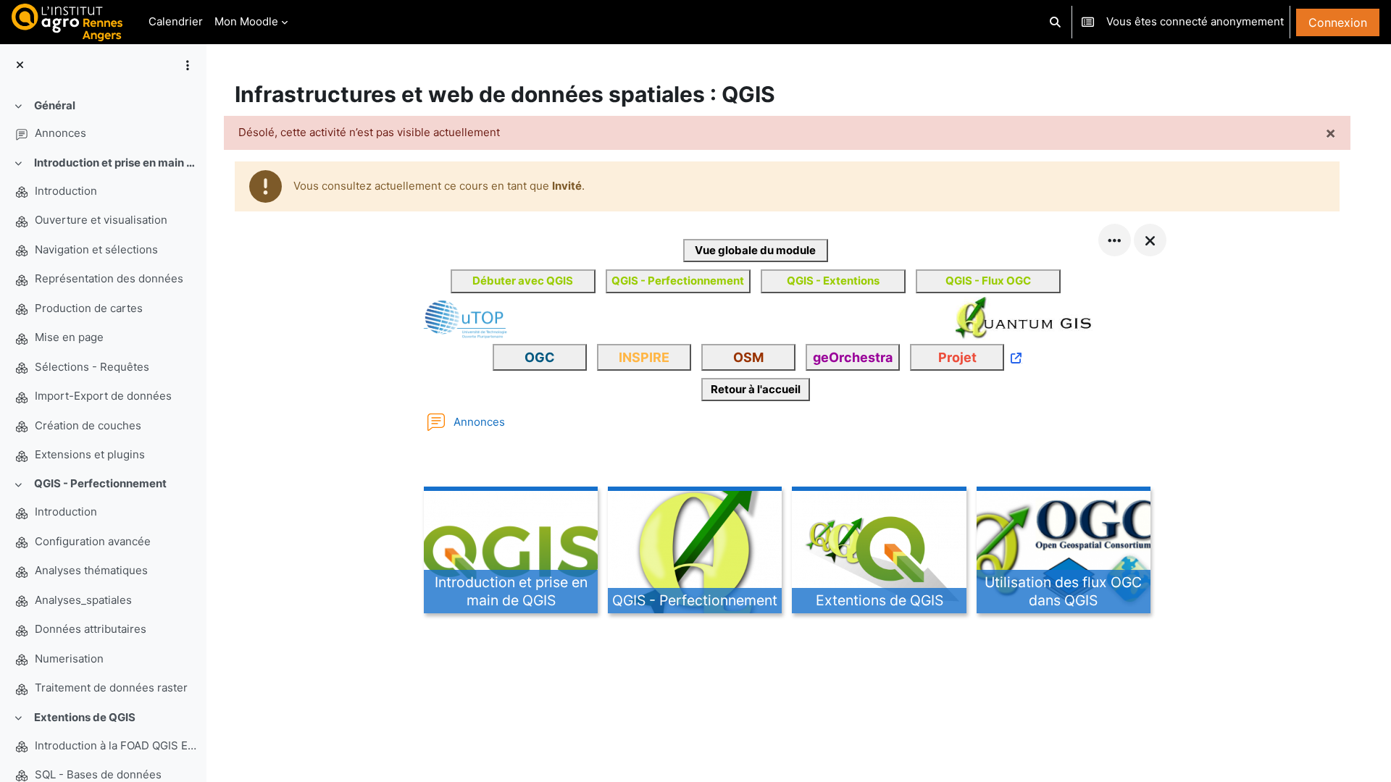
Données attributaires (90, 629)
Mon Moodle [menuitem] (246, 21)
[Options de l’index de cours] (188, 65)
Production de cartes (89, 308)
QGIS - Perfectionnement (100, 483)
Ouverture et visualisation (101, 220)
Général (54, 105)
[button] (1056, 22)
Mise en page (69, 337)
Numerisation (69, 658)
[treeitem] (102, 119)
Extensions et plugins (90, 454)
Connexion (1337, 22)
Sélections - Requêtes (92, 367)
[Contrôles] (1114, 240)
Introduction (66, 191)
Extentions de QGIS (84, 717)
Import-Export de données (103, 396)
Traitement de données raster (111, 687)
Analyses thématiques (91, 570)
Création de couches (88, 425)
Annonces (60, 133)
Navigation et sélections (96, 249)
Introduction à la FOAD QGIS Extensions (118, 745)
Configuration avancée (93, 541)
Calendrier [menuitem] (176, 21)
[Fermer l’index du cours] (20, 65)
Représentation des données (109, 278)
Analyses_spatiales (83, 600)
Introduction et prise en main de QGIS (117, 162)
